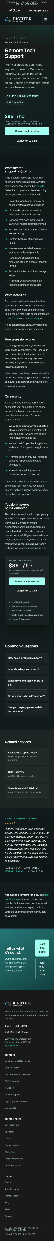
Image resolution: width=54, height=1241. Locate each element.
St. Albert (9, 1132)
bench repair (13, 318)
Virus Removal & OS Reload (18, 1074)
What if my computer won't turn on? (25, 682)
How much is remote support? (25, 658)
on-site (40, 186)
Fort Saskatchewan (14, 1159)
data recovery (32, 318)
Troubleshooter (12, 1189)
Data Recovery (12, 1068)
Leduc (8, 1138)
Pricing (8, 1182)
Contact (8, 1216)
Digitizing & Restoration (16, 1101)
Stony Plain (10, 1152)
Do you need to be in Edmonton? (26, 696)
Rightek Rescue (12, 1196)
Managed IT (10, 1108)
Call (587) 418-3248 (27, 141)
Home (7, 38)
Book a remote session (27, 131)
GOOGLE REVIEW (14, 871)
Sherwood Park (12, 1125)
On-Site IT (9, 1088)
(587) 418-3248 (15, 11)
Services (19, 38)
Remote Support (12, 1095)
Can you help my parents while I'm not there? (25, 709)
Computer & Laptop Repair (17, 1061)
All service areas (12, 1165)
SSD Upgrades (12, 1081)
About (7, 1209)
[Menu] (45, 19)
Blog (7, 1202)
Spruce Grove (11, 1145)
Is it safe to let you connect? (23, 669)
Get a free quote (42, 948)
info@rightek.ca (38, 11)
